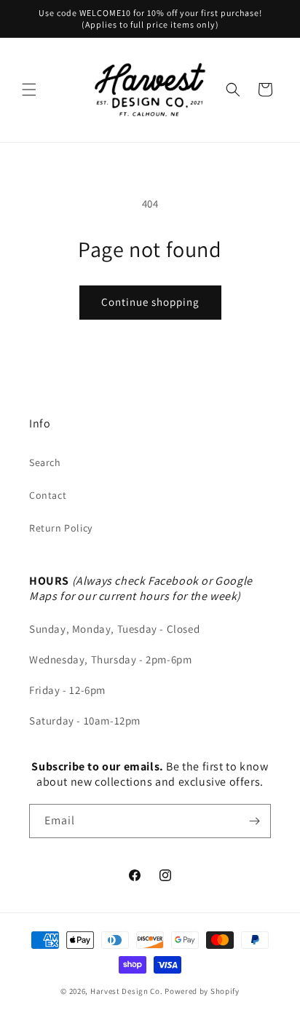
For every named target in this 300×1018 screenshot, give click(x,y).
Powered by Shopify (202, 991)
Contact (47, 495)
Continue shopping (150, 302)
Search (45, 462)
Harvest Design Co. (126, 991)
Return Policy (60, 527)
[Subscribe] (254, 821)
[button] (29, 90)
